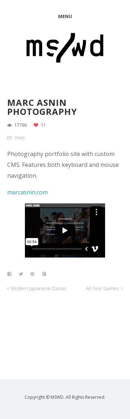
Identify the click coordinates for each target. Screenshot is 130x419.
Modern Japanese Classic (38, 288)
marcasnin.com (27, 192)
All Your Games (102, 288)
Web (20, 137)
